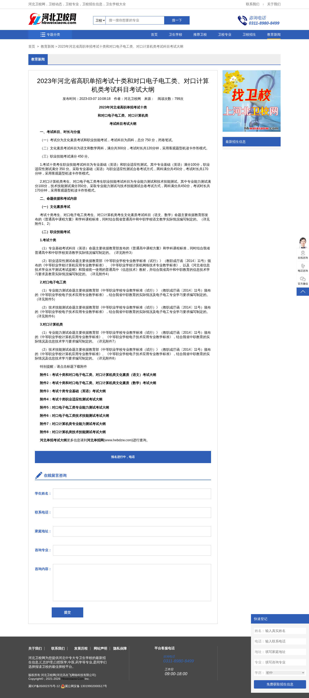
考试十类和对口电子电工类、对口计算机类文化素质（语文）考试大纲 (104, 374)
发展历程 (81, 648)
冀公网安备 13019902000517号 (86, 686)
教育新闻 (274, 34)
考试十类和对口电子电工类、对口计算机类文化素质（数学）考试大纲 (104, 383)
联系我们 (252, 4)
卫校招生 (249, 34)
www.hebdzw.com (118, 440)
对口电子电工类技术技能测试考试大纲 (80, 415)
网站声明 (100, 648)
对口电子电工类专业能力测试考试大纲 (80, 407)
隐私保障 (120, 648)
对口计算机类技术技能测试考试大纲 (79, 432)
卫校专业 (224, 34)
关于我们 (274, 4)
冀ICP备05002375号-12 (44, 686)
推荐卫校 (200, 34)
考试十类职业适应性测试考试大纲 (77, 399)
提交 (67, 612)
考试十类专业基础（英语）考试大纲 (79, 391)
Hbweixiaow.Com (72, 678)
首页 (154, 34)
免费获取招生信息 (280, 684)
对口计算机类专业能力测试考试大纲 (79, 424)
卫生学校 (175, 34)
